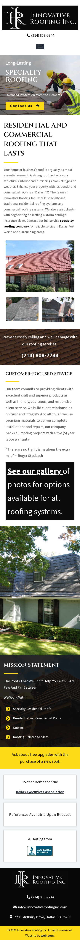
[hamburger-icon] (40, 46)
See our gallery (34, 471)
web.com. (48, 936)
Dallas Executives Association (40, 792)
